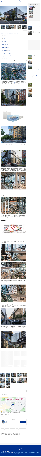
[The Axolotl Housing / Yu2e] (31, 8)
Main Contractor (4, 50)
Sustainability (30, 75)
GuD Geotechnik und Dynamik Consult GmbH (12, 52)
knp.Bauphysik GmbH (10, 53)
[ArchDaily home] (20, 1)
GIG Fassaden (14, 49)
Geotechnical (4, 52)
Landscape (3, 58)
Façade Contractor (4, 49)
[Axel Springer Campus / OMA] (2, 375)
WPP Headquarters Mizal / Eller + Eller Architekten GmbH (36, 94)
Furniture (3, 56)
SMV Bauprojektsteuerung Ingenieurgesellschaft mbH (15, 55)
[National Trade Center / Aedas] (30, 28)
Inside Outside (7, 58)
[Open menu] (1, 1)
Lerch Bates (6, 42)
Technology (35, 75)
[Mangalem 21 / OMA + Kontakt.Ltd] (30, 57)
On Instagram (11, 430)
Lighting (3, 44)
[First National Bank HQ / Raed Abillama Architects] (30, 33)
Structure (3, 41)
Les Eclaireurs (6, 44)
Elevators (3, 42)
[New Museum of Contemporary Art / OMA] (30, 62)
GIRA (7, 39)
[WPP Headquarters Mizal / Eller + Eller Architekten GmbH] (30, 94)
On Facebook (16, 430)
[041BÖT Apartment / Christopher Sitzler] (30, 90)
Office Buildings (11, 33)
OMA (5, 35)
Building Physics (4, 53)
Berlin (14, 82)
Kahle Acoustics (7, 47)
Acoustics (3, 47)
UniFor (9, 39)
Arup (5, 41)
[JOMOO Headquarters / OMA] (30, 66)
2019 (4, 38)
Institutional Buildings (4, 33)
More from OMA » (38, 69)
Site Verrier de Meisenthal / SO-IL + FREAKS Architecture (36, 11)
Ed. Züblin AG (8, 50)
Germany (18, 33)
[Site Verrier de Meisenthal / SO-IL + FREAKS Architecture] (31, 12)
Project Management (5, 55)
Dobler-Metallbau (9, 49)
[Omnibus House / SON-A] (31, 16)
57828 (4, 36)
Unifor (6, 56)
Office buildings (3, 430)
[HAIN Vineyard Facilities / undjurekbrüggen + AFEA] (30, 85)
